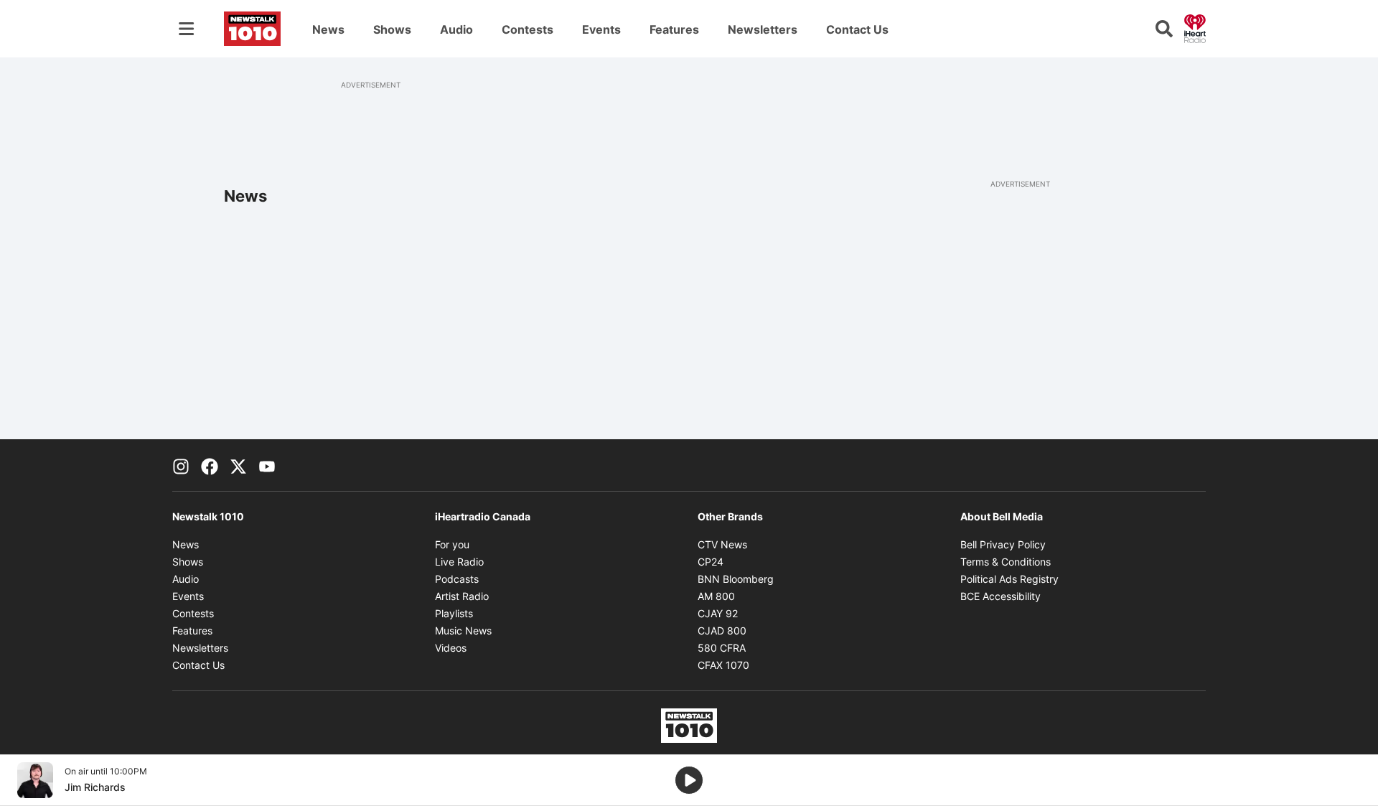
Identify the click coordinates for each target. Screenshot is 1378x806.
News (328, 29)
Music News (463, 630)
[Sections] (186, 28)
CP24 (710, 562)
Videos (451, 648)
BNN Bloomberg (736, 579)
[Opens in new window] (35, 780)
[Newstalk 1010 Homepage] (252, 28)
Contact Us (857, 29)
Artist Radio (462, 596)
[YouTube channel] (267, 465)
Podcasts (457, 579)
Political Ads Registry (1009, 579)
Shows (392, 29)
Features (674, 29)
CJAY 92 (718, 613)
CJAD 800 (722, 630)
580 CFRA (722, 648)
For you (452, 544)
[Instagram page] (180, 465)
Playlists (454, 613)
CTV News (722, 544)
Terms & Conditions (1005, 562)
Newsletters (762, 29)
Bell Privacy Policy (1003, 544)
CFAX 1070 (723, 665)
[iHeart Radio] (1195, 27)
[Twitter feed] (238, 465)
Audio (456, 29)
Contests (527, 29)
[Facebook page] (209, 465)
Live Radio (459, 562)
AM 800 (716, 596)
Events (601, 29)
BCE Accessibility (1000, 596)
